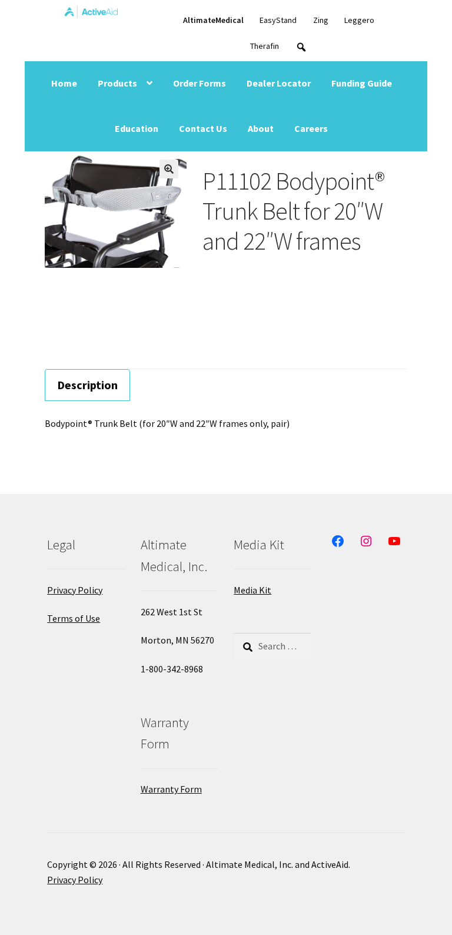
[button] (168, 169)
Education (136, 128)
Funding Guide (361, 83)
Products (117, 83)
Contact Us (203, 128)
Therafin (264, 46)
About (261, 128)
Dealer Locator (279, 83)
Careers (311, 128)
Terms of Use (73, 618)
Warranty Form (171, 789)
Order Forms (199, 83)
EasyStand (278, 20)
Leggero (359, 20)
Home (64, 83)
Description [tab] (87, 384)
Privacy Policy (74, 590)
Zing (320, 20)
